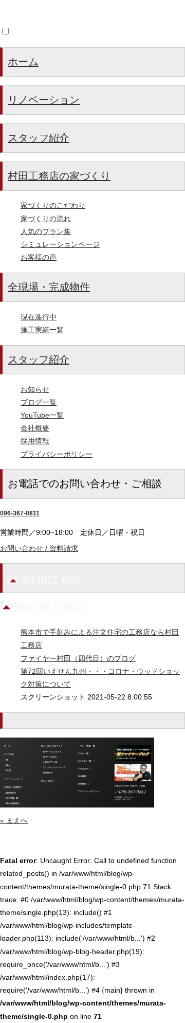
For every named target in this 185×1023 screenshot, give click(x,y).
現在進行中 (39, 317)
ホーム (23, 61)
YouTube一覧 (42, 415)
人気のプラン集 (46, 231)
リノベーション (44, 99)
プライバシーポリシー (56, 454)
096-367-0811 (20, 513)
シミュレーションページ (60, 244)
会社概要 (35, 428)
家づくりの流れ (46, 218)
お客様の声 (39, 257)
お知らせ (35, 389)
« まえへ (14, 820)
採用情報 (35, 441)
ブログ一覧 (39, 402)
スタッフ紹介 (38, 137)
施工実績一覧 (42, 330)
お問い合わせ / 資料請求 (39, 548)
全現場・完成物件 (49, 287)
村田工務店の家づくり (59, 176)
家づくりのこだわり (53, 205)
